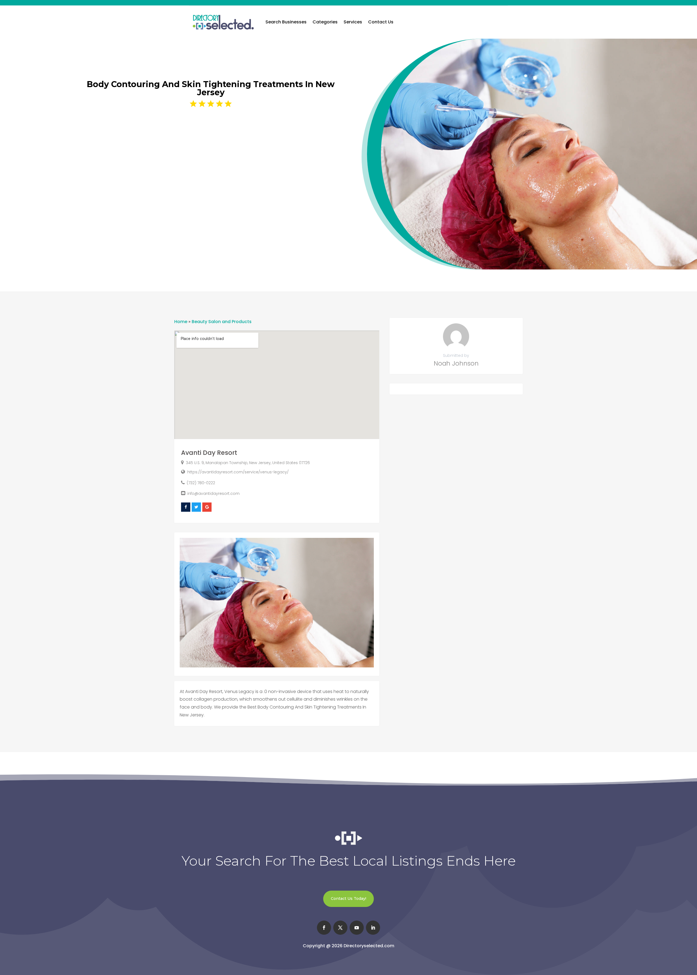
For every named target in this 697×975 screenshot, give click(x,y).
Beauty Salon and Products (222, 321)
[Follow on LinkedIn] (373, 928)
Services (353, 22)
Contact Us (380, 22)
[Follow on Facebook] (324, 928)
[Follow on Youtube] (357, 928)
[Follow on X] (340, 928)
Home (180, 321)
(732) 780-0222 (201, 483)
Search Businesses (286, 22)
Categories (325, 22)
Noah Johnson (456, 363)
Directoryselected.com (369, 946)
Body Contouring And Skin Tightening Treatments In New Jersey (211, 88)
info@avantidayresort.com (213, 493)
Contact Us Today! (348, 898)
